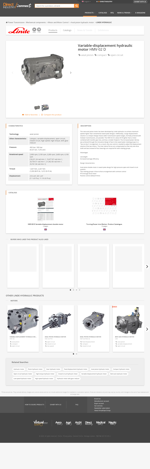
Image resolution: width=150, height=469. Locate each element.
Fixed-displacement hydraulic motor (75, 369)
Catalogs (103, 13)
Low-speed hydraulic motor (22, 379)
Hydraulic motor (19, 369)
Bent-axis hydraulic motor (118, 374)
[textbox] (54, 6)
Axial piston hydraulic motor (100, 369)
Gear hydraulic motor (53, 369)
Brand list (97, 399)
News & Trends (123, 13)
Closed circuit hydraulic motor (68, 374)
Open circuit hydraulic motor (23, 374)
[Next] (70, 73)
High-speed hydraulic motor (44, 379)
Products (89, 13)
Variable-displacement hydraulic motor (94, 374)
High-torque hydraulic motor (45, 374)
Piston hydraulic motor (35, 369)
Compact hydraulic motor (121, 369)
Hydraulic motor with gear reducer (68, 379)
